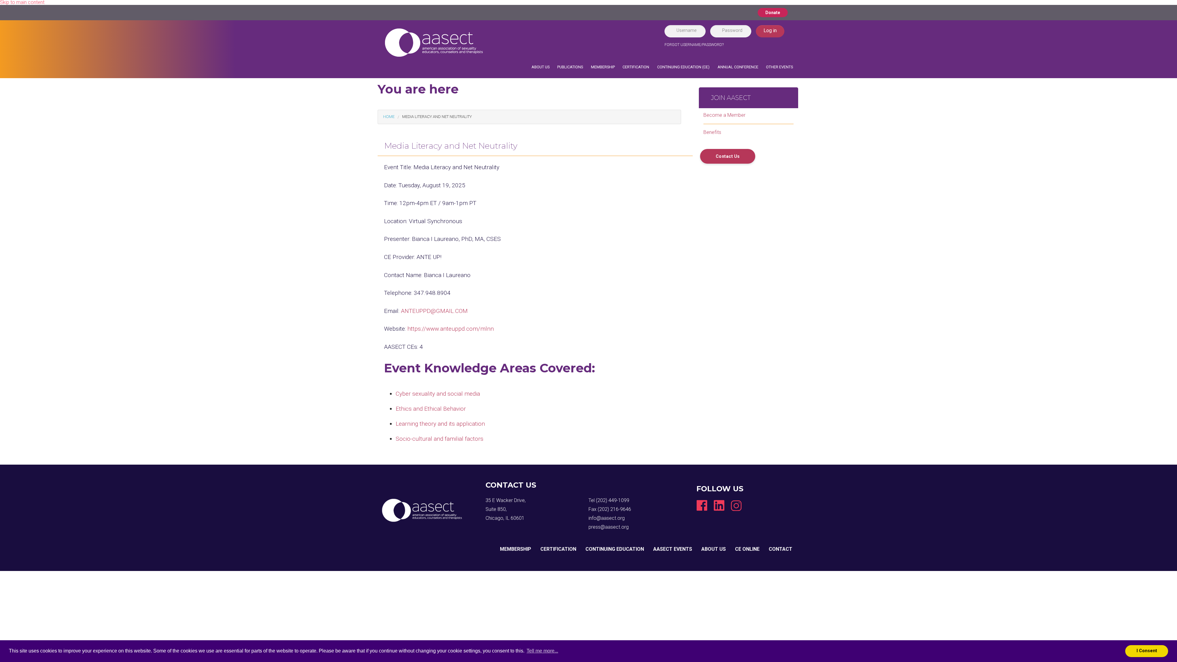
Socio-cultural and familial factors (439, 438)
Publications (570, 67)
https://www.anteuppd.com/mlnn (450, 328)
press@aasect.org (608, 527)
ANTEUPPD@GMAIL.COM (434, 310)
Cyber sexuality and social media (438, 393)
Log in (770, 30)
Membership (603, 67)
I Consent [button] (1147, 650)
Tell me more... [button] (542, 650)
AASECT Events (672, 549)
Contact (780, 549)
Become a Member (724, 115)
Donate (772, 12)
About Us (540, 67)
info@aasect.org (606, 518)
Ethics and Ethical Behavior (431, 408)
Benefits (712, 132)
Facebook (701, 505)
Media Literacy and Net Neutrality (437, 116)
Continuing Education (614, 549)
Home (388, 116)
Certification (636, 67)
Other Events (779, 67)
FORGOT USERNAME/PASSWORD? (694, 44)
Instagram (736, 505)
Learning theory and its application (440, 423)
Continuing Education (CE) (683, 67)
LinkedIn (719, 505)
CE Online (747, 549)
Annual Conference (738, 67)
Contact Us (728, 156)
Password (732, 30)
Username (686, 30)
